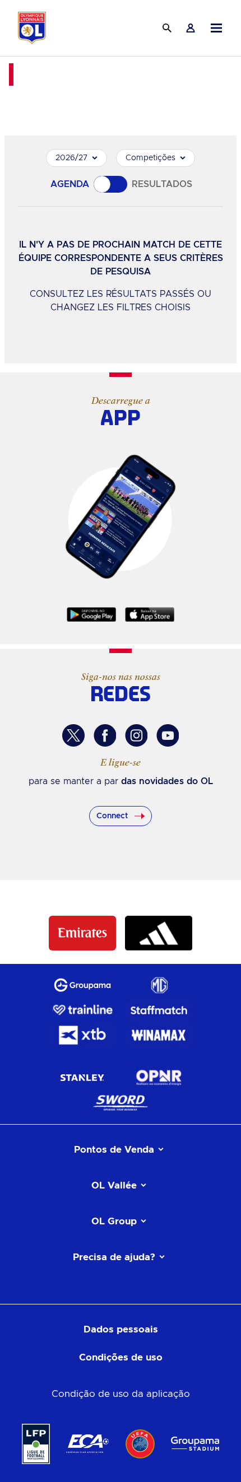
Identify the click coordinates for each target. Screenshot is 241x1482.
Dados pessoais (121, 1329)
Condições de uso (121, 1357)
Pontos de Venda (114, 1149)
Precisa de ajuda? (114, 1257)
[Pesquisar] (167, 28)
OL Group (114, 1221)
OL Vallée (114, 1185)
